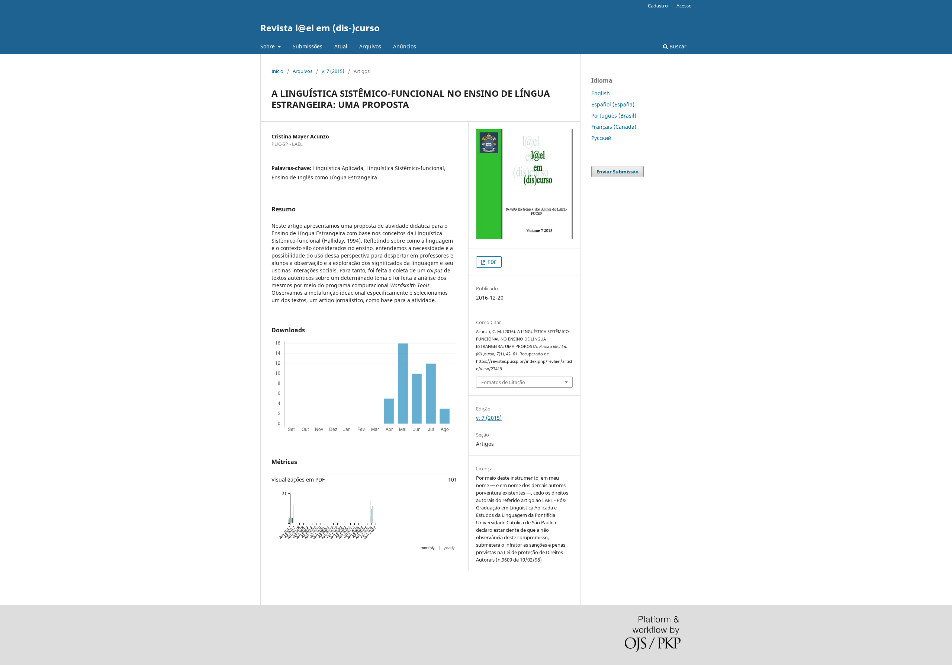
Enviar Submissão (617, 171)
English (600, 93)
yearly (449, 548)
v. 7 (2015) (333, 71)
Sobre (268, 46)
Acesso (684, 5)
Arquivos (370, 46)
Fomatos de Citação (503, 382)
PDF (491, 262)
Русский (601, 137)
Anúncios (404, 46)
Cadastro (658, 5)
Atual (340, 46)
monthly (428, 548)
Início (277, 71)
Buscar (677, 46)
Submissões (307, 46)
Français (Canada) (613, 126)
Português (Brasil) (613, 115)
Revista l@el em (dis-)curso (320, 28)
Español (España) (612, 104)
